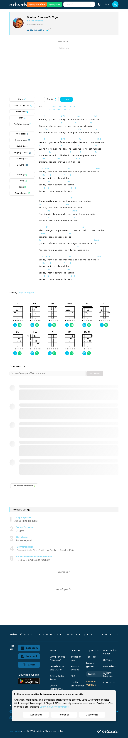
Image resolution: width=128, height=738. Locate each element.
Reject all (64, 714)
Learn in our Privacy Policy (54, 706)
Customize (92, 714)
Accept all (36, 714)
